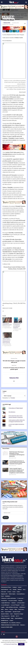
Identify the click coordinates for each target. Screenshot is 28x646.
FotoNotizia (7, 596)
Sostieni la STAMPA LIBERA (6, 627)
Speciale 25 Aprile (16, 611)
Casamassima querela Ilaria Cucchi (7, 324)
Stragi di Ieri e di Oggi (18, 614)
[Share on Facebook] (4, 31)
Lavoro (22, 605)
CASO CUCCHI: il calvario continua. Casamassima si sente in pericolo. (7, 340)
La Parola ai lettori (20, 602)
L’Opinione (13, 602)
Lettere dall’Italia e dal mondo (12, 607)
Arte (10, 589)
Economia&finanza (21, 594)
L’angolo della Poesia (5, 602)
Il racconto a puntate (12, 600)
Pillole (16, 609)
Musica (6, 609)
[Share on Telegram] (17, 31)
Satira (2, 611)
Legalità (2, 607)
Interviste (20, 600)
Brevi (24, 589)
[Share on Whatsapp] (14, 31)
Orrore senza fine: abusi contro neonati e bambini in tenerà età (16, 416)
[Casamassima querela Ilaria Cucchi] (7, 320)
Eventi (2, 596)
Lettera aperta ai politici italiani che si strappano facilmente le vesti (17, 420)
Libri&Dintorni (22, 607)
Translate (13, 398)
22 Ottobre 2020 (15, 22)
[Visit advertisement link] (14, 7)
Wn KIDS (13, 616)
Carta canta (3, 591)
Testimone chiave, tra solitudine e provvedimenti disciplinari (17, 325)
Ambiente (15, 587)
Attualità (14, 589)
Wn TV (17, 616)
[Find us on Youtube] (4, 634)
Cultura (18, 591)
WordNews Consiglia (5, 618)
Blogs (12, 618)
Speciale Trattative (5, 614)
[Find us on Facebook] (1, 634)
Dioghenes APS (4, 594)
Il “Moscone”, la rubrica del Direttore (8, 598)
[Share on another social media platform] (24, 31)
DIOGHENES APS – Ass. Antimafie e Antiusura (10, 622)
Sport (11, 614)
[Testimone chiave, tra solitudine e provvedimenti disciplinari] (18, 320)
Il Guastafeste (4, 600)
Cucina (13, 591)
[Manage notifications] (17, 636)
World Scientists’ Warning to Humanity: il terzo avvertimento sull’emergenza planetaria (16, 454)
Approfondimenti (4, 589)
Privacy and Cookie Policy (11, 644)
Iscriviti (5, 517)
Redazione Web (7, 22)
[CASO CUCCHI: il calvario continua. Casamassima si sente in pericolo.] (7, 335)
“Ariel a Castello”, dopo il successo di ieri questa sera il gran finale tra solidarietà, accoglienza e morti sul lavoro (16, 470)
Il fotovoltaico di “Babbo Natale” (16, 408)
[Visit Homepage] (14, 2)
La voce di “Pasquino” (15, 605)
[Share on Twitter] (7, 31)
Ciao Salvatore (12, 412)
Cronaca (9, 591)
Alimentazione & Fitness (6, 587)
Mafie (2, 609)
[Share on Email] (20, 31)
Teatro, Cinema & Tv (5, 616)
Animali (19, 587)
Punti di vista (21, 609)
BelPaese (20, 589)
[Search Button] (26, 2)
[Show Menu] (1, 2)
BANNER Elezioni (4, 620)
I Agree (21, 644)
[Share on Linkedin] (10, 31)
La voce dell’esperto (5, 605)
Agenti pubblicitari (18, 618)
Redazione (22, 625)
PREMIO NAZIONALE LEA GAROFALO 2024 (10, 625)
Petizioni (11, 609)
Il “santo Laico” (20, 598)
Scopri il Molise (8, 611)
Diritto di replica (12, 594)
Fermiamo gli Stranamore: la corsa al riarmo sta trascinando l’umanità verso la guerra (17, 462)
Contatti (11, 620)
